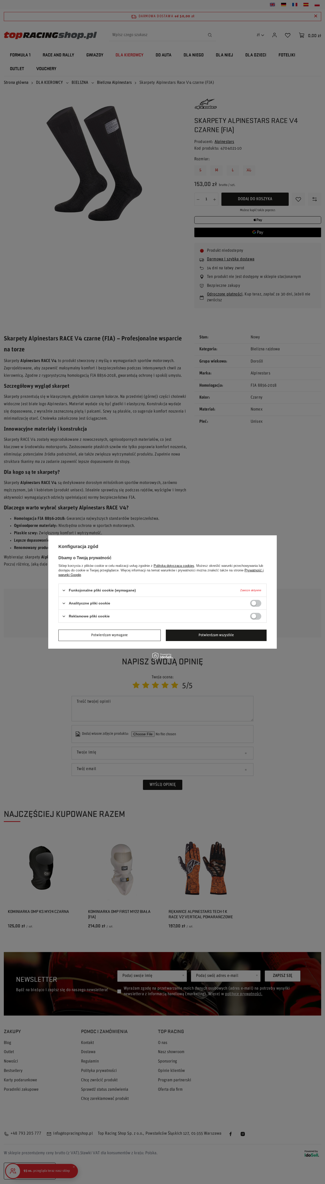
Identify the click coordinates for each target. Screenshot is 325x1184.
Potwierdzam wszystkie (216, 635)
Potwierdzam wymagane (109, 635)
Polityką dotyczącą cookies (174, 566)
